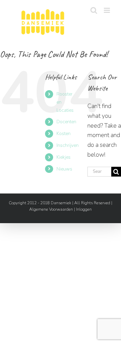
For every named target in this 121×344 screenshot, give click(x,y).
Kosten (63, 133)
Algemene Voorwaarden (51, 209)
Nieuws (64, 169)
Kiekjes (63, 157)
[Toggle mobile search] (93, 10)
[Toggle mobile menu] (107, 10)
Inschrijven (67, 145)
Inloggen (84, 209)
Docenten (66, 121)
